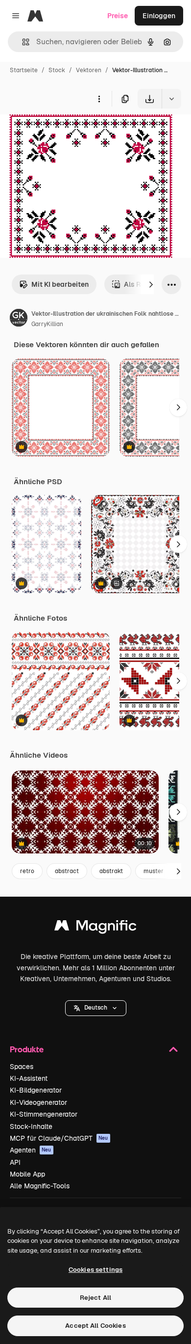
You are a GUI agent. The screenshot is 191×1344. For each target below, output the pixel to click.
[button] (95, 1008)
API (15, 1162)
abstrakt (111, 871)
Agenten (30, 1150)
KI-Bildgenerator (36, 1090)
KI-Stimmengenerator (43, 1114)
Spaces (21, 1066)
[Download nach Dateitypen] (171, 99)
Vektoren (88, 70)
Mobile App (27, 1174)
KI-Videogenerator (38, 1102)
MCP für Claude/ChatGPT (59, 1138)
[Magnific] (95, 927)
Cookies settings (95, 1269)
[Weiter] (151, 284)
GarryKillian (47, 324)
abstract (67, 871)
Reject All (95, 1297)
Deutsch (95, 1008)
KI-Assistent (29, 1078)
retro (27, 871)
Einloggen (159, 15)
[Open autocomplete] (21, 42)
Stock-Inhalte (31, 1126)
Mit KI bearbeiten (60, 284)
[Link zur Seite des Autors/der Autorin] (18, 319)
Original (62, 131)
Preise (117, 15)
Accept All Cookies (95, 1325)
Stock (56, 70)
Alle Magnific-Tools (40, 1185)
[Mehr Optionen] (99, 99)
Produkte (27, 1049)
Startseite (24, 70)
